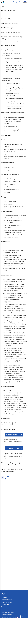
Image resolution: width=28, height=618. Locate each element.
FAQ (14, 1)
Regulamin (4, 597)
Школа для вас (5, 610)
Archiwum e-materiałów (7, 612)
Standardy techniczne (7, 607)
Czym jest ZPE (5, 604)
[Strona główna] (7, 594)
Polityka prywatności (6, 602)
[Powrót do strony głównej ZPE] (3, 2)
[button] (17, 2)
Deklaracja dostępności (7, 599)
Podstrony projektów (6, 614)
